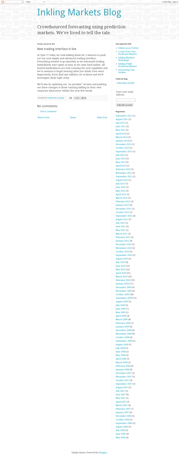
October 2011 (122, 212)
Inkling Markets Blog (79, 12)
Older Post (102, 117)
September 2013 (124, 151)
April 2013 (121, 166)
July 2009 (120, 305)
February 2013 (123, 169)
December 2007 (123, 373)
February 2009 (123, 323)
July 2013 (120, 155)
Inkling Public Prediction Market (127, 65)
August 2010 (122, 258)
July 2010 (120, 262)
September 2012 (124, 176)
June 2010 (121, 266)
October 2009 (122, 294)
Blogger (103, 452)
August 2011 (122, 219)
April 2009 (121, 316)
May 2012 (120, 191)
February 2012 (123, 201)
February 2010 (123, 280)
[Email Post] (70, 98)
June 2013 (121, 158)
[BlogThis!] (77, 98)
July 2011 (120, 223)
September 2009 (124, 298)
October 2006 (122, 419)
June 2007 (121, 394)
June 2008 (121, 351)
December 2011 (123, 209)
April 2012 (121, 194)
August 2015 (122, 119)
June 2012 (121, 187)
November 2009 (124, 291)
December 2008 (123, 330)
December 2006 (123, 416)
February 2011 (123, 237)
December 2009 (123, 287)
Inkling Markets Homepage (126, 58)
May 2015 (120, 130)
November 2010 (124, 248)
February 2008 (123, 366)
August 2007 (122, 387)
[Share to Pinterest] (85, 98)
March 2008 (122, 362)
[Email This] (75, 98)
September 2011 (124, 216)
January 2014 (122, 141)
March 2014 (122, 137)
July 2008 (120, 348)
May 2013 (120, 162)
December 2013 (123, 144)
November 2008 (124, 334)
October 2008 (122, 337)
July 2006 (120, 430)
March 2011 (122, 233)
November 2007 (124, 376)
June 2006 (121, 434)
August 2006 (122, 427)
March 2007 (122, 405)
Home (73, 117)
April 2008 (121, 359)
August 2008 (122, 344)
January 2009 (122, 326)
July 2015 (120, 123)
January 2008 (122, 369)
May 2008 (120, 355)
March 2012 (122, 198)
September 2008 (124, 341)
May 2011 (120, 230)
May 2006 (120, 437)
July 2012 (120, 183)
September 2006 (124, 423)
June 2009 (121, 309)
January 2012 (122, 205)
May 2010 (120, 269)
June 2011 (121, 226)
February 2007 (123, 409)
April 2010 (121, 273)
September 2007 (124, 384)
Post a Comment (48, 111)
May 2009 (120, 312)
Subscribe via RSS (125, 83)
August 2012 (122, 180)
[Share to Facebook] (82, 98)
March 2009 (122, 319)
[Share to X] (80, 98)
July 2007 (120, 391)
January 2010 (122, 283)
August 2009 (122, 301)
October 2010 (122, 251)
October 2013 (122, 148)
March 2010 (122, 276)
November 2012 (124, 173)
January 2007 (122, 412)
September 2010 (124, 255)
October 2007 (122, 380)
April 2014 (121, 133)
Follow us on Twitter (128, 48)
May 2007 (120, 398)
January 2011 (122, 241)
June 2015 (121, 126)
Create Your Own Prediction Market (127, 52)
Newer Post (43, 117)
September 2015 (124, 116)
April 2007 (121, 402)
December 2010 (123, 244)
